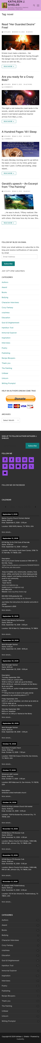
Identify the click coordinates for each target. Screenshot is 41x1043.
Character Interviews (10, 302)
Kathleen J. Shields (16, 3)
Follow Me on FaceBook (13, 485)
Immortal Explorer (9, 333)
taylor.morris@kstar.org (10, 585)
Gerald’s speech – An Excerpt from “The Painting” (20, 185)
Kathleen (6, 32)
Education (6, 317)
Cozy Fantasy (7, 307)
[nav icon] (38, 5)
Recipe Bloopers (8, 358)
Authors (28, 84)
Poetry (28, 136)
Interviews (6, 343)
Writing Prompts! (9, 383)
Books (30, 32)
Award (4, 287)
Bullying (5, 297)
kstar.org (11, 592)
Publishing (6, 353)
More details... (7, 532)
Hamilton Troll (7, 328)
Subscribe (8, 264)
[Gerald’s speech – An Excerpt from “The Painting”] (20, 201)
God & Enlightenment (10, 323)
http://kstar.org (20, 592)
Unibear (5, 373)
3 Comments (7, 87)
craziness (6, 312)
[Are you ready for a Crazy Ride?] (20, 97)
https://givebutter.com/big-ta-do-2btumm (16, 598)
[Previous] (5, 507)
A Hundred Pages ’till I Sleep (19, 131)
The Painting (7, 368)
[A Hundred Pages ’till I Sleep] (20, 149)
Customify (20, 1039)
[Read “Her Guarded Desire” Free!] (20, 42)
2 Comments (7, 139)
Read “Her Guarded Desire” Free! (18, 26)
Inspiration (6, 338)
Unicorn (5, 378)
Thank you (6, 363)
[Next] (35, 507)
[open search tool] (34, 5)
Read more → (9, 66)
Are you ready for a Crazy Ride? (18, 78)
